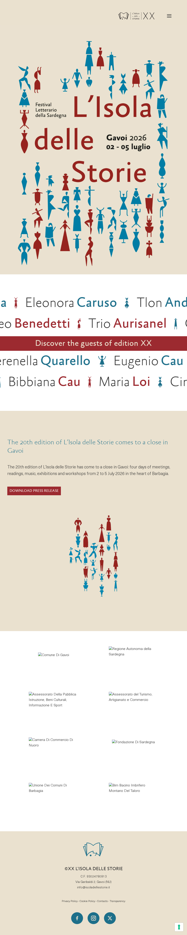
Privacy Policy (70, 901)
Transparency (117, 901)
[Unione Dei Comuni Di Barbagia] (53, 799)
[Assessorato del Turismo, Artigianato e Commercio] (133, 708)
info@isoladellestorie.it (93, 887)
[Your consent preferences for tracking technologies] (179, 927)
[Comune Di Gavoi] (53, 663)
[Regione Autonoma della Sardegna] (133, 663)
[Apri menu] (169, 16)
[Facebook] (77, 918)
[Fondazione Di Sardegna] (133, 754)
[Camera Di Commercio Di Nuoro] (53, 754)
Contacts (102, 901)
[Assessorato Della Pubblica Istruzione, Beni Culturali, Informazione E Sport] (53, 708)
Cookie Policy (87, 901)
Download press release (34, 491)
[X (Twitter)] (110, 918)
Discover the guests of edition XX (93, 343)
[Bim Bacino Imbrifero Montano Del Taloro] (133, 799)
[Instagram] (93, 918)
